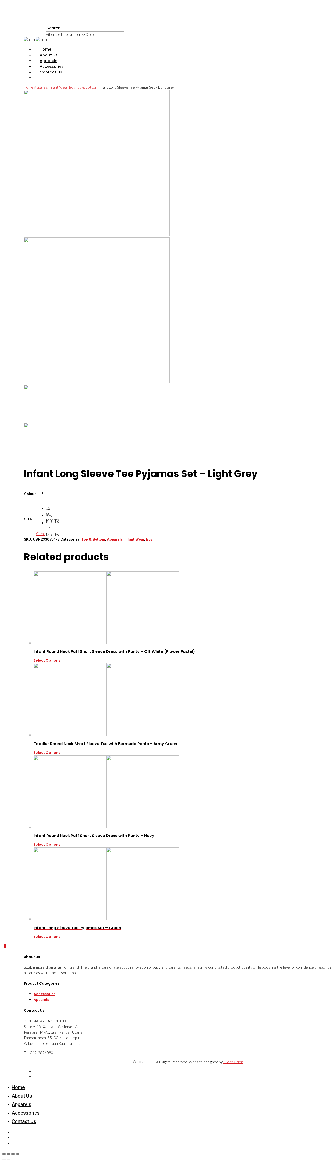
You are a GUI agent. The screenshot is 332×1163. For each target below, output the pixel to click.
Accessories (52, 66)
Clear (40, 533)
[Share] (8, 1154)
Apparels (48, 61)
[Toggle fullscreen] (13, 1154)
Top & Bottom (87, 87)
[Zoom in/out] (18, 1154)
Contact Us (51, 72)
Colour (30, 494)
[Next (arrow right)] (8, 1159)
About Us (49, 55)
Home (45, 49)
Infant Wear (58, 87)
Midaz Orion (233, 1062)
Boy (72, 87)
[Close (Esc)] (4, 1154)
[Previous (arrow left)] (4, 1159)
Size (28, 519)
